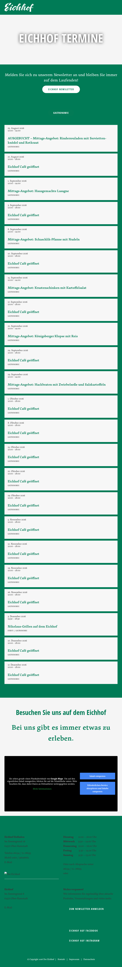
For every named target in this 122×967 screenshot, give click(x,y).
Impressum (74, 959)
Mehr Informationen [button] (42, 788)
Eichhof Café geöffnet (23, 166)
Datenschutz (89, 959)
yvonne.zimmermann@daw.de (29, 907)
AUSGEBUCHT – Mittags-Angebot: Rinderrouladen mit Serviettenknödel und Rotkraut (57, 140)
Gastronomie (61, 112)
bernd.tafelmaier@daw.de (27, 862)
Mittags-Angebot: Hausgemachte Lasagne (38, 191)
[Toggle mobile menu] (116, 7)
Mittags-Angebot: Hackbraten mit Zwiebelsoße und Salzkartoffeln (57, 384)
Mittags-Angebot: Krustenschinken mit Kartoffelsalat (47, 287)
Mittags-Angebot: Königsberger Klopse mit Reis (43, 336)
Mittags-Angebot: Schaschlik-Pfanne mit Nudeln (44, 239)
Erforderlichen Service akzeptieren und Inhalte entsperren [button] (97, 788)
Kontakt (61, 959)
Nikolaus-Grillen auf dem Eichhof (32, 626)
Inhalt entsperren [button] (97, 776)
